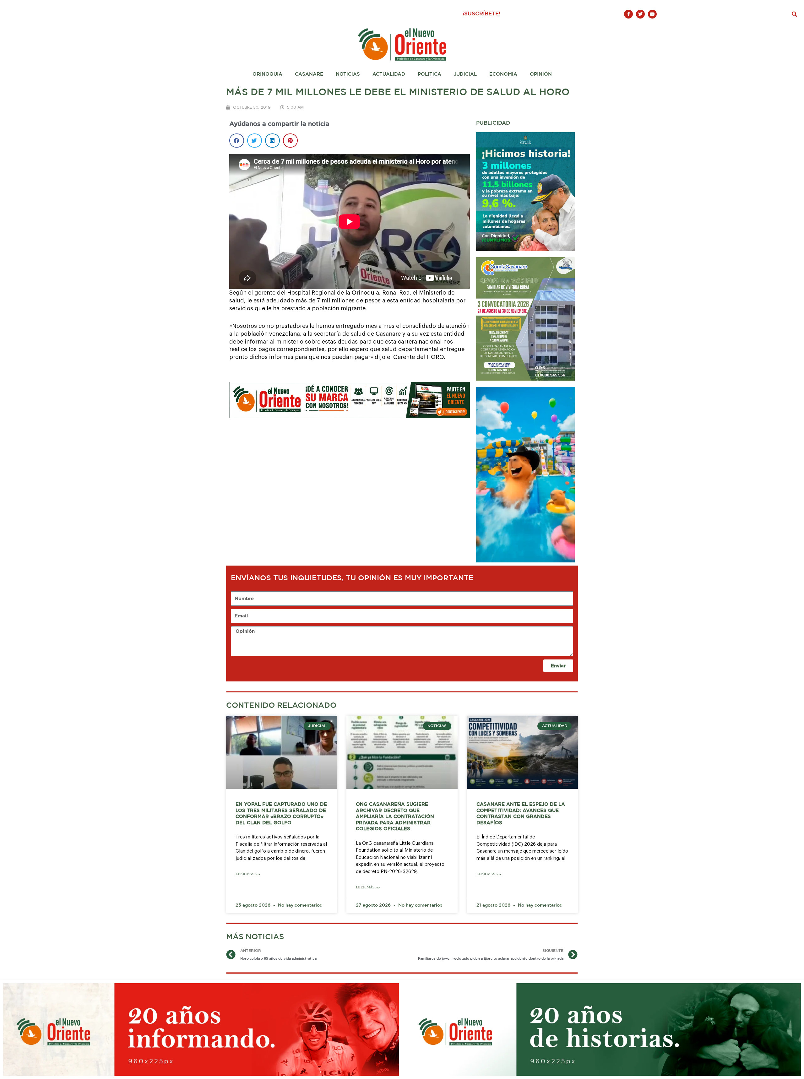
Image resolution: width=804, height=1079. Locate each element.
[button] (794, 14)
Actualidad (388, 74)
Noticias (348, 74)
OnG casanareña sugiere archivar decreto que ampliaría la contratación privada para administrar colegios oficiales (395, 816)
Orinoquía (267, 74)
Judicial (465, 74)
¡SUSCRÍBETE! (481, 14)
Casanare (309, 74)
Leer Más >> (248, 874)
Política (429, 74)
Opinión (541, 74)
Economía (503, 74)
